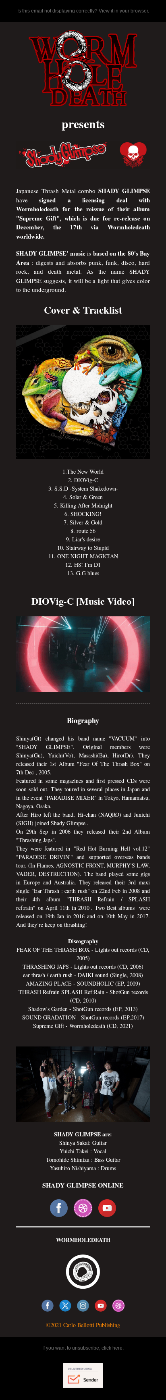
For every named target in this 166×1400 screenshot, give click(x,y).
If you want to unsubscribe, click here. (83, 1348)
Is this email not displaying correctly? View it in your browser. (83, 11)
